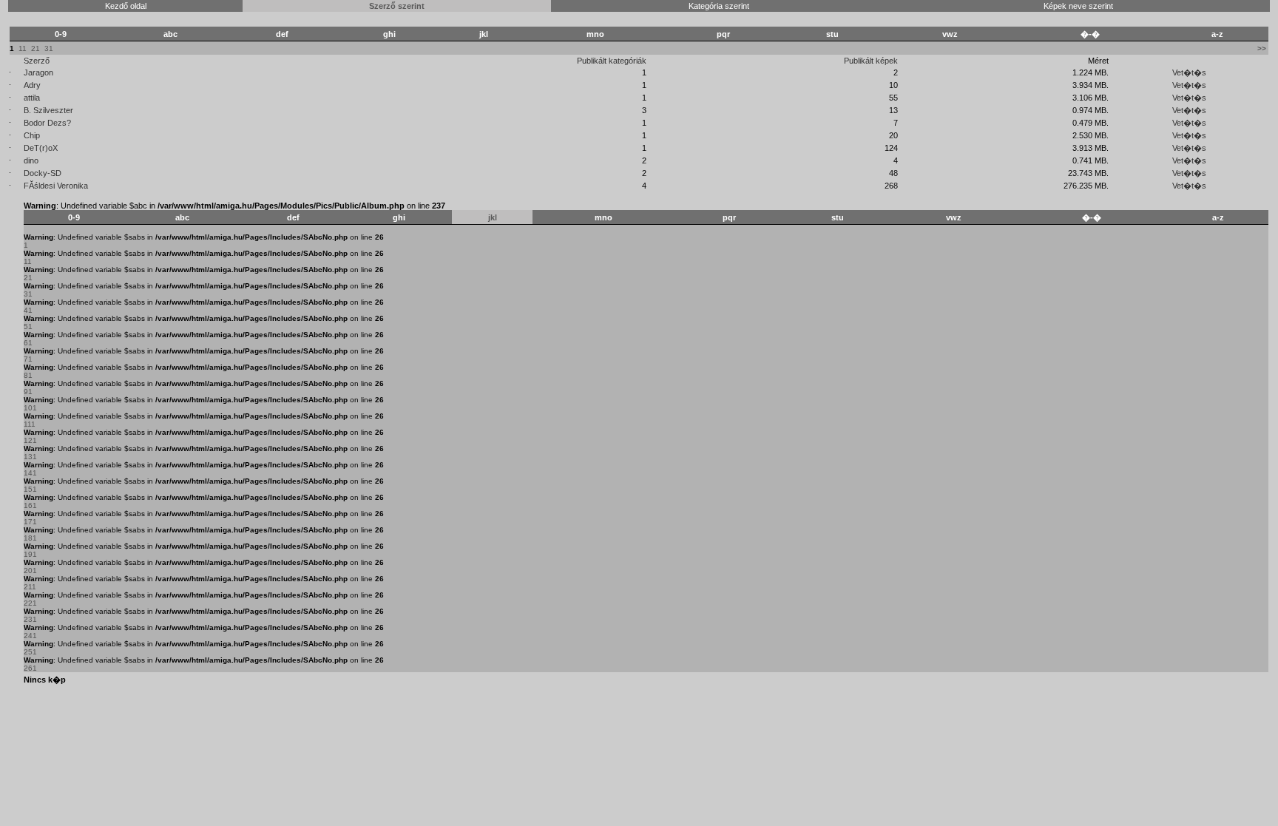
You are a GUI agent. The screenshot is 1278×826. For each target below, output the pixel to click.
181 (30, 538)
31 (48, 48)
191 (30, 554)
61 (28, 343)
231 (30, 619)
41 (28, 310)
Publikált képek (871, 60)
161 (30, 505)
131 (30, 457)
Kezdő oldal (125, 5)
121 (30, 440)
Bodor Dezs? (47, 122)
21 (35, 48)
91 (28, 391)
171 (30, 522)
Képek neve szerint (1078, 5)
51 (28, 326)
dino (31, 160)
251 (30, 652)
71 (28, 359)
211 (30, 587)
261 (30, 668)
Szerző (37, 60)
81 (28, 375)
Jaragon (38, 72)
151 (30, 489)
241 (30, 636)
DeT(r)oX (41, 147)
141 (30, 473)
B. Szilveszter (48, 110)
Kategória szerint (719, 5)
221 (30, 603)
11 (22, 48)
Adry (32, 85)
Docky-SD (42, 173)
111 (30, 424)
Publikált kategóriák (611, 60)
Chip (32, 135)
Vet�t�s (1189, 72)
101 (30, 408)
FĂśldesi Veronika (56, 185)
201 (30, 570)
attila (32, 97)
